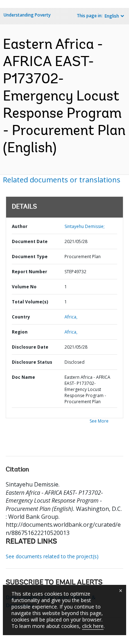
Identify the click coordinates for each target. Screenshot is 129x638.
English (112, 16)
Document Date (30, 241)
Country (21, 317)
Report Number (29, 272)
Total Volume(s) (30, 302)
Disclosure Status (32, 362)
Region (20, 332)
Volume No (24, 287)
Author (20, 226)
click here (93, 626)
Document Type (30, 256)
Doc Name (23, 377)
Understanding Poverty (27, 15)
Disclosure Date (30, 347)
